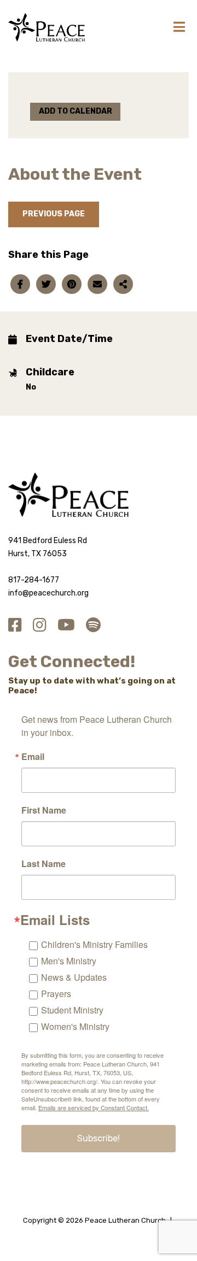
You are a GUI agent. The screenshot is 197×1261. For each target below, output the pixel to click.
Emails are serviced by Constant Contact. (93, 1107)
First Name (43, 810)
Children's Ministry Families (94, 944)
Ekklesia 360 (98, 1232)
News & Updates (74, 977)
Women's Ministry (75, 1026)
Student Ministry (72, 1010)
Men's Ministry (68, 960)
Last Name (43, 863)
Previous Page (53, 214)
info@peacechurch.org (48, 593)
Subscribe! (98, 1138)
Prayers (56, 993)
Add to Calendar (75, 111)
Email (32, 756)
